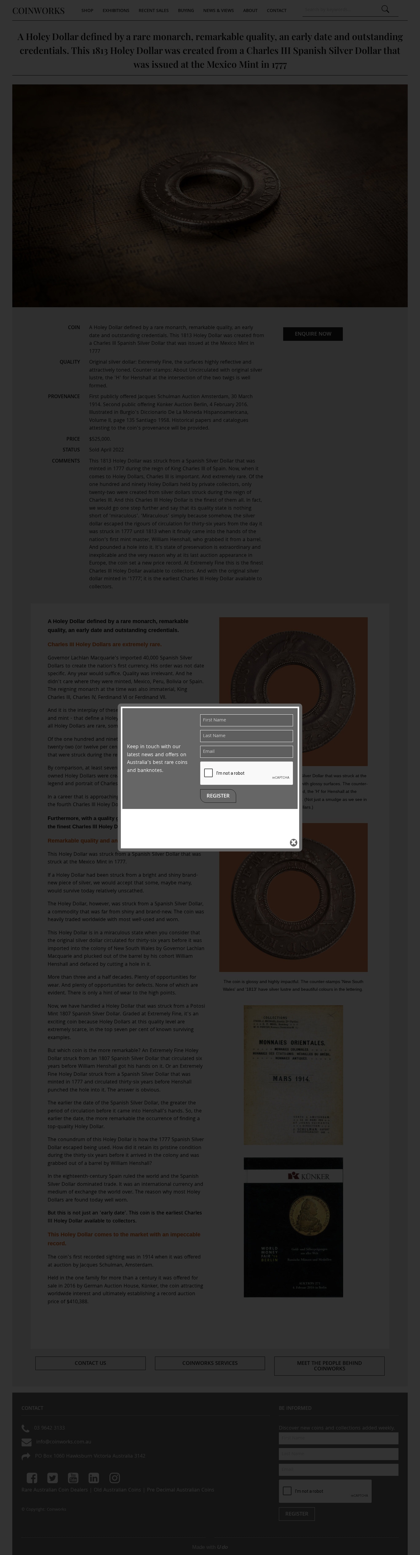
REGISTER (218, 796)
